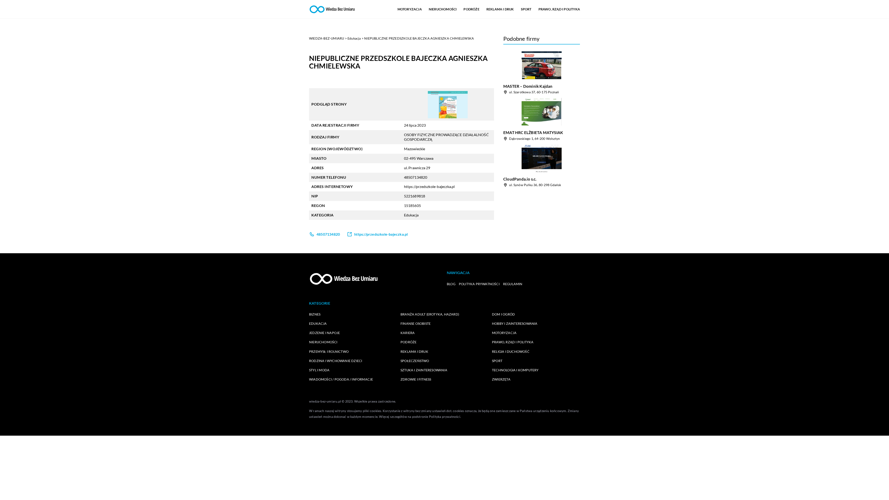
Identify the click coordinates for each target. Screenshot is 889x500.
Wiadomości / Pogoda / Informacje (341, 379)
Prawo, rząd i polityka (559, 9)
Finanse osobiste (416, 323)
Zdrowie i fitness (416, 379)
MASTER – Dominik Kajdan (528, 86)
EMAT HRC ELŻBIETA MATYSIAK (533, 132)
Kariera (408, 333)
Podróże (471, 9)
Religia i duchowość (510, 351)
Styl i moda (319, 370)
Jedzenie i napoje (324, 333)
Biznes (314, 314)
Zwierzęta (501, 379)
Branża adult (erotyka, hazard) (430, 314)
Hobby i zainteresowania (515, 323)
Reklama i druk (500, 9)
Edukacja (411, 215)
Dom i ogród (503, 314)
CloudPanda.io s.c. (520, 179)
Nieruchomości (443, 9)
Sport (526, 9)
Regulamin (513, 284)
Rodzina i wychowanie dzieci (335, 361)
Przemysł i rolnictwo (329, 351)
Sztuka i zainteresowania (424, 370)
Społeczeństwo (415, 361)
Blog (451, 284)
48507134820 (415, 177)
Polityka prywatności (479, 284)
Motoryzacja (410, 9)
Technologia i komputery (515, 370)
